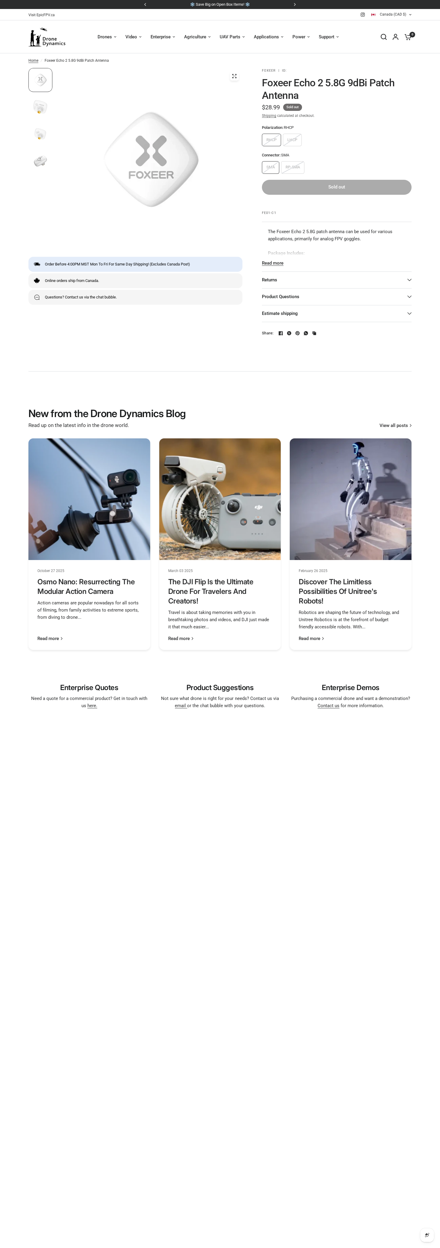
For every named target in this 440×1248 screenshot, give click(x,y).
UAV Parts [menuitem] (230, 37)
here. (92, 705)
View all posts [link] (394, 425)
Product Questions (280, 296)
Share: (268, 333)
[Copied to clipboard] (314, 333)
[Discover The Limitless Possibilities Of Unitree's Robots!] (351, 499)
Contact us (328, 705)
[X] (289, 333)
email (181, 705)
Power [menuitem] (298, 37)
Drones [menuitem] (105, 37)
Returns (269, 280)
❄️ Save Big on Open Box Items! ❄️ (220, 4)
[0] (406, 36)
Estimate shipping (280, 313)
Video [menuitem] (131, 37)
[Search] (384, 36)
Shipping (269, 116)
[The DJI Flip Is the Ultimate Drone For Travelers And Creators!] (220, 499)
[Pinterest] (297, 333)
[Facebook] (280, 333)
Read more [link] (48, 638)
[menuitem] (43, 15)
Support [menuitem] (326, 37)
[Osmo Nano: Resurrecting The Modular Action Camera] (89, 499)
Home (33, 60)
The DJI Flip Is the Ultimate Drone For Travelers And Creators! (211, 591)
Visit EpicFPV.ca (41, 15)
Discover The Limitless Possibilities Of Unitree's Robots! (338, 591)
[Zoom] (234, 76)
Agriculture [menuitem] (195, 37)
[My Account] (395, 36)
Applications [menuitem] (266, 37)
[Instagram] (363, 15)
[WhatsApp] (305, 333)
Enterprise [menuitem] (161, 37)
